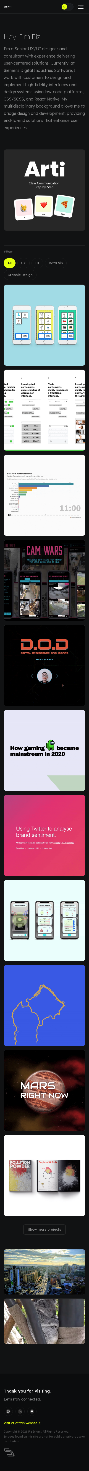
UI (37, 263)
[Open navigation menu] (80, 7)
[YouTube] (32, 1411)
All (10, 263)
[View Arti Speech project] (44, 190)
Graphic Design (20, 275)
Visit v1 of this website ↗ (22, 1423)
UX (23, 263)
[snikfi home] (9, 1452)
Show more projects (44, 1229)
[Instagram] (8, 1411)
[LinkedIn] (20, 1411)
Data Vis (56, 263)
